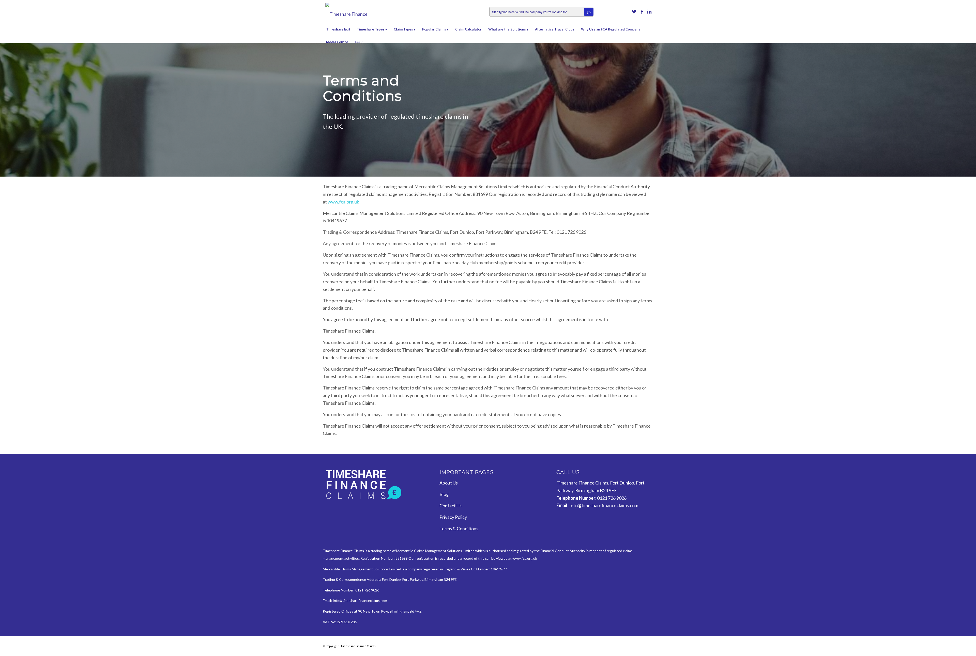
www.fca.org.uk (343, 202)
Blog (444, 494)
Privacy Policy (453, 517)
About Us (448, 483)
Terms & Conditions (458, 528)
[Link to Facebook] (642, 11)
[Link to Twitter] (634, 11)
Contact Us (450, 505)
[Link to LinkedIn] (649, 11)
